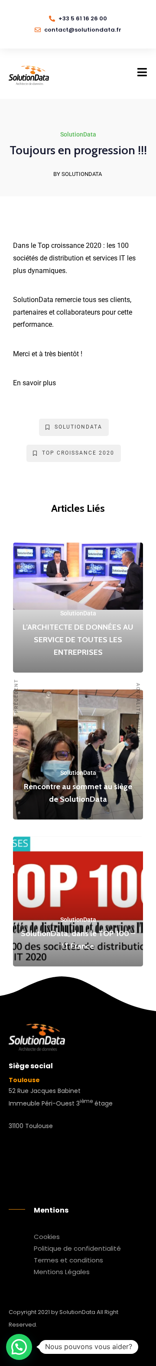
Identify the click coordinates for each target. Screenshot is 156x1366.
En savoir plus (34, 383)
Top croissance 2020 (78, 453)
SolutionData (78, 134)
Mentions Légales (62, 1271)
